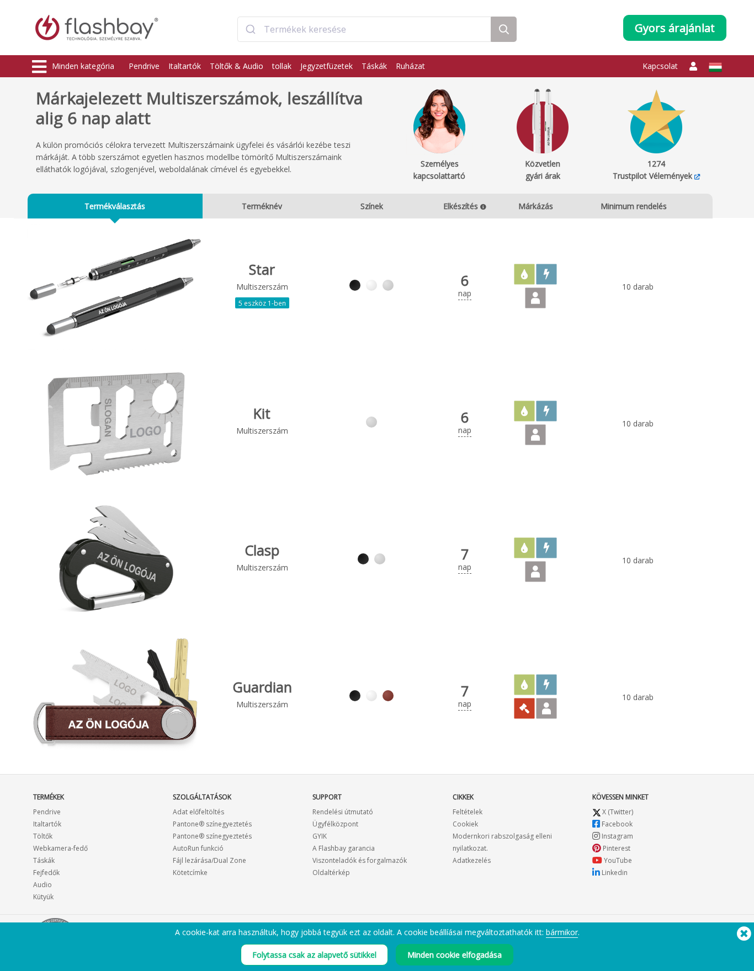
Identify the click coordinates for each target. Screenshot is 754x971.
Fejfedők (46, 872)
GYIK (319, 836)
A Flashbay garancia (343, 848)
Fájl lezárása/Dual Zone (209, 860)
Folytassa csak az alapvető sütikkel (314, 954)
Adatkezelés (472, 860)
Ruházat (410, 66)
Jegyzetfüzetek (326, 66)
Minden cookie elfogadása (454, 954)
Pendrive (144, 66)
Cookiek (465, 824)
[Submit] (251, 29)
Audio (42, 884)
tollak (281, 66)
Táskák (374, 66)
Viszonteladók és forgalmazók (359, 860)
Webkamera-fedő (60, 848)
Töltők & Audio (236, 66)
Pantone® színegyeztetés (212, 824)
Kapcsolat (660, 66)
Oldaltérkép (331, 872)
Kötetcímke (190, 872)
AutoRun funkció (198, 848)
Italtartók (184, 66)
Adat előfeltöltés (198, 812)
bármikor (562, 932)
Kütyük (43, 896)
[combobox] (364, 29)
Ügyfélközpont (335, 824)
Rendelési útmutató (342, 812)
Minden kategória (83, 66)
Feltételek (467, 812)
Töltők (42, 836)
